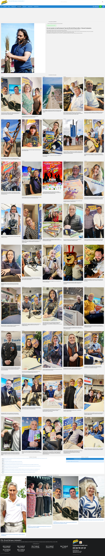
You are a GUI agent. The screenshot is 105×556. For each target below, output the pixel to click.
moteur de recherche (75, 461)
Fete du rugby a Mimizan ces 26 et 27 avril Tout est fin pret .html (10, 467)
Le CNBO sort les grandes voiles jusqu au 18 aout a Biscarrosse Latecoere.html (12, 461)
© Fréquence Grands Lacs (76, 554)
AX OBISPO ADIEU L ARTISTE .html (6, 459)
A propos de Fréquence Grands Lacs (5, 553)
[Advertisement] (52, 14)
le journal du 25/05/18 (51, 25)
